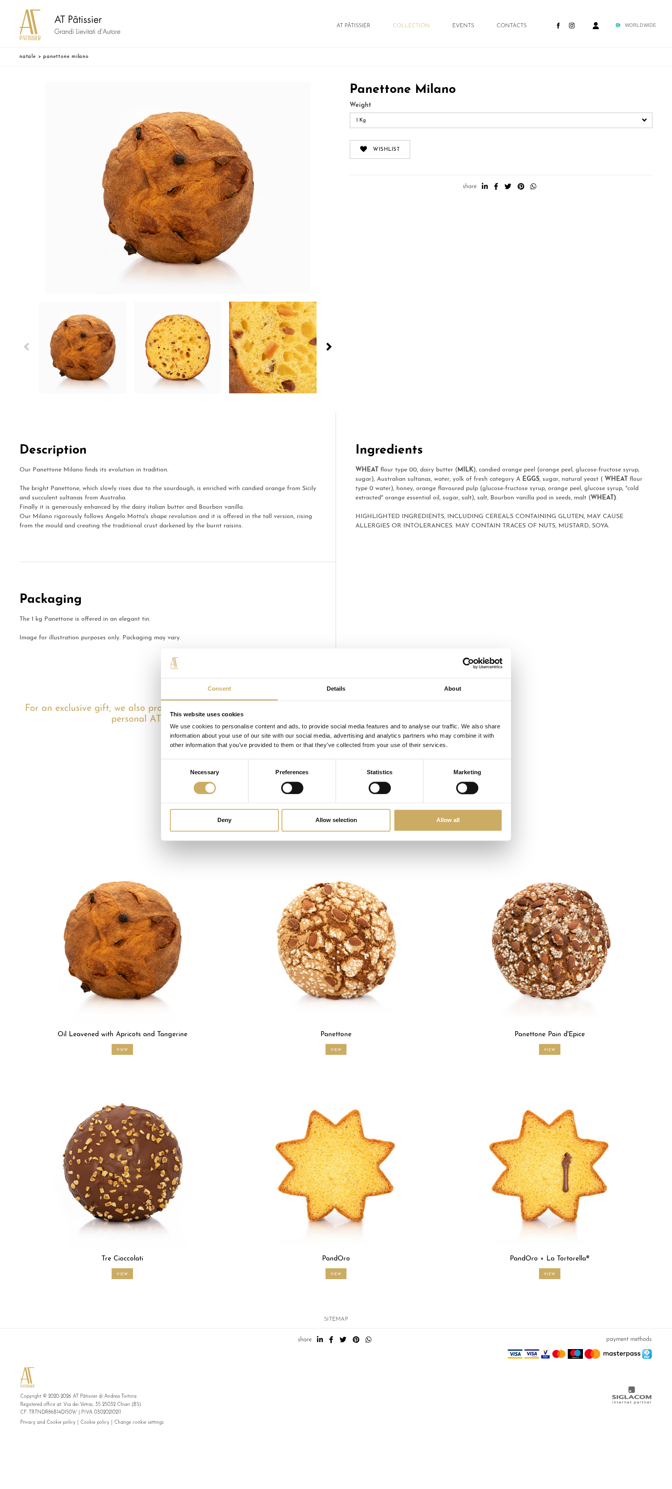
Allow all (448, 820)
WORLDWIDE (640, 25)
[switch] (292, 788)
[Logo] (62, 25)
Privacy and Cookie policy (47, 1422)
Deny (224, 820)
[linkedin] (485, 186)
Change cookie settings (139, 1422)
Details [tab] (336, 689)
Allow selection (336, 820)
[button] (26, 347)
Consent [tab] (219, 689)
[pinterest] (521, 186)
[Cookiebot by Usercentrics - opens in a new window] (468, 663)
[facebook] (496, 186)
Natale (27, 56)
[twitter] (507, 186)
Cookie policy (94, 1422)
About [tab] (452, 689)
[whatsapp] (533, 186)
